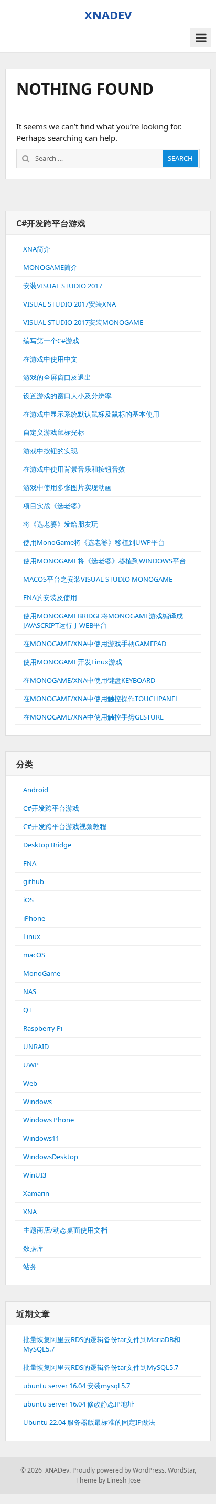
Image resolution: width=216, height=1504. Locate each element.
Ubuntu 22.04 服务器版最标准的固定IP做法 (89, 1422)
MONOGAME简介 (50, 267)
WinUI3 (34, 1175)
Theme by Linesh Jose (108, 1480)
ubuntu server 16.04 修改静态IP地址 (78, 1404)
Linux (31, 936)
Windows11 (41, 1138)
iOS (28, 899)
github (33, 881)
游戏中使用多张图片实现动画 (67, 487)
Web (30, 1083)
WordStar (181, 1470)
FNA (29, 863)
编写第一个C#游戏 (51, 340)
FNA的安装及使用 (50, 597)
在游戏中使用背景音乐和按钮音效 (74, 469)
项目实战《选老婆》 (53, 505)
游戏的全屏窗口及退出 (57, 377)
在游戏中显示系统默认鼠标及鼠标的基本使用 (91, 414)
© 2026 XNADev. (45, 1470)
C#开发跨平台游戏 (51, 808)
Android (35, 789)
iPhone (34, 918)
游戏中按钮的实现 (50, 450)
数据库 (33, 1248)
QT (27, 1010)
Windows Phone (48, 1120)
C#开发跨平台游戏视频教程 (64, 826)
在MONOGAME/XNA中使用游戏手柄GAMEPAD (94, 643)
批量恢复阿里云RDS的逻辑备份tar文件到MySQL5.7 (100, 1367)
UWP (31, 1065)
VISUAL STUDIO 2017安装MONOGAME (83, 322)
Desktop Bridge (47, 844)
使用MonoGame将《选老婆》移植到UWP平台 (94, 542)
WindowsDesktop (50, 1156)
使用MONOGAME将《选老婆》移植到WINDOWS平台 (104, 560)
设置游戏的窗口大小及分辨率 (67, 395)
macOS (34, 955)
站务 (30, 1266)
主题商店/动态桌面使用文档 (65, 1230)
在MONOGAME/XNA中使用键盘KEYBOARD (89, 680)
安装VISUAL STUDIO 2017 (62, 285)
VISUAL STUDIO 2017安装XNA (69, 304)
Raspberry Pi (42, 1028)
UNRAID (36, 1046)
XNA (30, 1211)
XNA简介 (36, 249)
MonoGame (41, 973)
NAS (29, 991)
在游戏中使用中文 (50, 359)
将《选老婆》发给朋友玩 (60, 524)
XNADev (108, 15)
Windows (37, 1101)
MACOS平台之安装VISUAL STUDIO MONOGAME (97, 579)
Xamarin (36, 1193)
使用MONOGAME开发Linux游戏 (72, 662)
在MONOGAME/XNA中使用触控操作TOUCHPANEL (101, 698)
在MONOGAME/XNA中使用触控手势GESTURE (93, 717)
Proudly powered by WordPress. (119, 1470)
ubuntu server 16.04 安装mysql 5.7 (76, 1385)
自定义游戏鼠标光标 (53, 432)
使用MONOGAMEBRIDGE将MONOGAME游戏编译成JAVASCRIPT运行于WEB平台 (103, 620)
